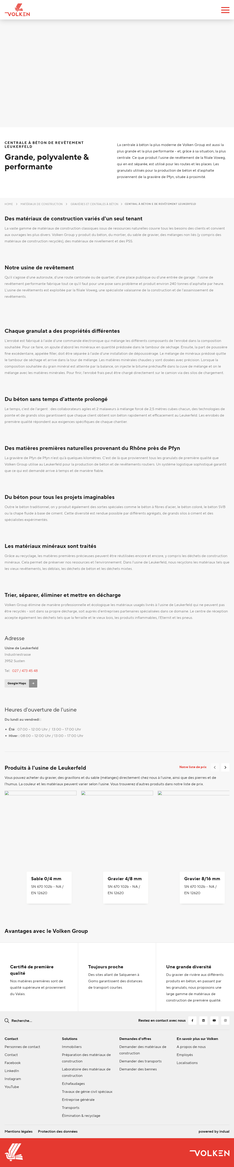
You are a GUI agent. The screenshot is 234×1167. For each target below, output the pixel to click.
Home (9, 204)
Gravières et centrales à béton (95, 204)
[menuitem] (18, 1131)
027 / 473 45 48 (25, 670)
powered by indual (214, 1131)
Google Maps (17, 683)
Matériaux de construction (42, 204)
